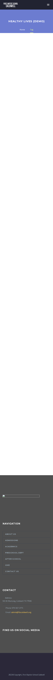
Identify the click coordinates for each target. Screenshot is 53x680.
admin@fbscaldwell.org (21, 612)
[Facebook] (25, 660)
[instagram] (8, 640)
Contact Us (12, 571)
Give (7, 565)
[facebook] (4, 640)
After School (13, 559)
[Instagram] (28, 660)
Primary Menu (48, 5)
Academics (11, 546)
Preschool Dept (14, 553)
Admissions (11, 540)
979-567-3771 (17, 608)
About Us (10, 534)
